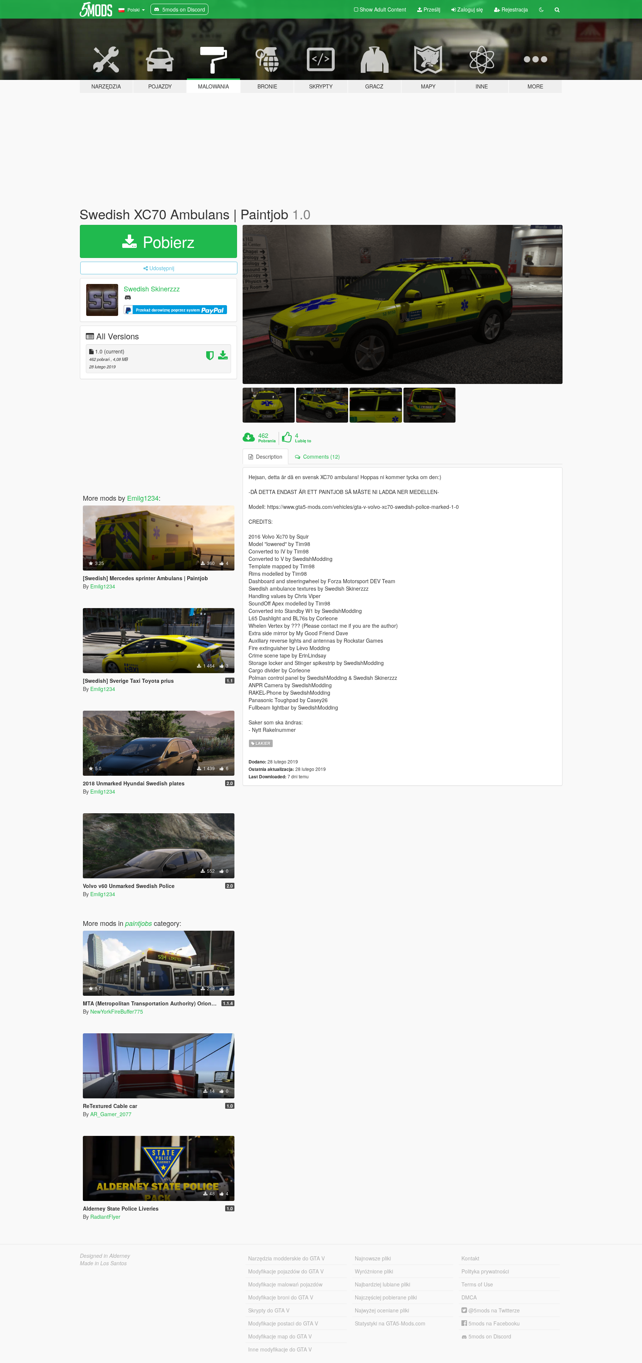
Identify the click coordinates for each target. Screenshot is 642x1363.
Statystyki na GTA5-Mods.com (390, 1323)
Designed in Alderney (105, 1255)
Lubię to (303, 441)
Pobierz (166, 241)
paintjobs (138, 923)
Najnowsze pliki (373, 1258)
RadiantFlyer (105, 1216)
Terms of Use (477, 1284)
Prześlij (431, 9)
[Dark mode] (541, 9)
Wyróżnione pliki (374, 1271)
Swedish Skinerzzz (152, 288)
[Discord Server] (128, 296)
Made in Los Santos (103, 1263)
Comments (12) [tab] (320, 456)
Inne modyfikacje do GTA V (280, 1349)
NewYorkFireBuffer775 (116, 1011)
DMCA (469, 1297)
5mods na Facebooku (493, 1323)
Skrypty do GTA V (268, 1310)
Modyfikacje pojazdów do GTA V (286, 1271)
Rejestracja (514, 9)
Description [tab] (267, 456)
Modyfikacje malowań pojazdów (285, 1284)
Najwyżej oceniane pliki (382, 1310)
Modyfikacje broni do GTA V (280, 1297)
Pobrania (267, 441)
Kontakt (470, 1258)
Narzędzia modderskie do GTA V (286, 1258)
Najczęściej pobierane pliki (386, 1297)
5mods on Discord (489, 1336)
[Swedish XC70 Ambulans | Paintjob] (403, 304)
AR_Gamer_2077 (111, 1114)
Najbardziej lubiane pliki (382, 1284)
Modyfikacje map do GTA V (280, 1336)
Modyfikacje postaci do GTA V (283, 1323)
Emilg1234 (143, 498)
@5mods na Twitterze (493, 1310)
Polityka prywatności (485, 1271)
